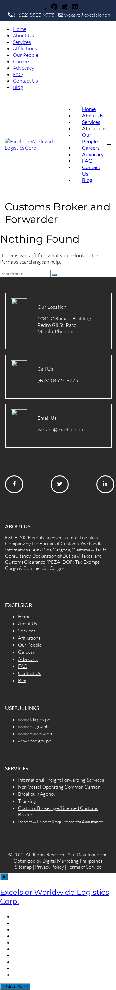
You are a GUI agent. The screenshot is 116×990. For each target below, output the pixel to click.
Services (22, 42)
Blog (18, 87)
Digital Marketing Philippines (72, 861)
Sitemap (23, 867)
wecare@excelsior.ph (86, 15)
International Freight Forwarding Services (61, 780)
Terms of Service (84, 867)
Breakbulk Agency (36, 794)
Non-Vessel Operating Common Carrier (59, 787)
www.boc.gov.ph (34, 741)
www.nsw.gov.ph (35, 734)
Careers (21, 61)
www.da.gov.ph (33, 726)
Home (19, 29)
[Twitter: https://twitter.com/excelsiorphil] (64, 8)
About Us (23, 35)
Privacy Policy (49, 867)
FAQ (18, 74)
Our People (25, 55)
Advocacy (23, 68)
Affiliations (25, 48)
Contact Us (25, 80)
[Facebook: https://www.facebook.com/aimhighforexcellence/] (54, 8)
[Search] (54, 275)
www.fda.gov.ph (34, 719)
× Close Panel (15, 986)
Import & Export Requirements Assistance (60, 822)
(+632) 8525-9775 (33, 15)
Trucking (27, 801)
